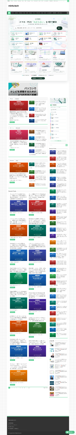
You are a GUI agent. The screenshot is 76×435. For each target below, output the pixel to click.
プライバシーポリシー (13, 424)
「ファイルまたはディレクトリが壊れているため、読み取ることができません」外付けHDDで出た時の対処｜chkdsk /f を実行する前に (37, 178)
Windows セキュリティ (43, 75)
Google (30, 12)
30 (24, 387)
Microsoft (38, 12)
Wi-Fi (45, 12)
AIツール (12, 128)
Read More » (12, 122)
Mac (24, 12)
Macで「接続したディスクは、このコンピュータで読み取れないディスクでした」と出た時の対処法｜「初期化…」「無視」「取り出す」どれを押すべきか (58, 255)
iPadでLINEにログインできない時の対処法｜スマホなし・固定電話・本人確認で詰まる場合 (18, 270)
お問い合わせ (59, 12)
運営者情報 (11, 423)
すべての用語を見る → (58, 140)
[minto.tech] (13, 5)
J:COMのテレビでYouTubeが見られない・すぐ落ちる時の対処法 (61, 302)
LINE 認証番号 (34, 75)
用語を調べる (70, 432)
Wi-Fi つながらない (26, 75)
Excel (42, 12)
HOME (9, 12)
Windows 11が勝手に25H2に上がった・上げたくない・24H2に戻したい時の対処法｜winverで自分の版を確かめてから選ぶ (37, 165)
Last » (29, 387)
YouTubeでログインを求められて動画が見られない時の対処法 (61, 307)
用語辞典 (54, 12)
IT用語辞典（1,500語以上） (14, 428)
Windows (20, 12)
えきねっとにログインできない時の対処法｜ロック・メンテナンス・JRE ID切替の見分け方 (37, 319)
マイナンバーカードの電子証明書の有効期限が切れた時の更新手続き (61, 324)
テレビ (34, 12)
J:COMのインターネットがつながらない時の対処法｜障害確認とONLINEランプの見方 (18, 317)
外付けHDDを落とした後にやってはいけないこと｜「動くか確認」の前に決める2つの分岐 (37, 342)
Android (16, 12)
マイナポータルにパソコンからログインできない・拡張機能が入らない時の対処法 (61, 329)
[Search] (68, 1)
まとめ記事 (49, 12)
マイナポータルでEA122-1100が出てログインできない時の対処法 (40, 120)
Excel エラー (52, 75)
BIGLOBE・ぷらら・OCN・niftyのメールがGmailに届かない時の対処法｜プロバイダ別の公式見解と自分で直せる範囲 (58, 198)
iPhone (12, 12)
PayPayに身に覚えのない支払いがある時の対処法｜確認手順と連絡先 (40, 115)
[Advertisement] (46, 6)
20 (22, 387)
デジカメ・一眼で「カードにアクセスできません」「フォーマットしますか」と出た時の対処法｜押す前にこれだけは (58, 243)
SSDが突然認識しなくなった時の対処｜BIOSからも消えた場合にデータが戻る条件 (40, 172)
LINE (27, 12)
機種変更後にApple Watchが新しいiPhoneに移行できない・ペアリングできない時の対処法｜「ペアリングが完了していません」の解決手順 (19, 115)
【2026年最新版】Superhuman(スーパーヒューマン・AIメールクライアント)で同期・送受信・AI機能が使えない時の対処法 (37, 152)
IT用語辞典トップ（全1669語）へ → (38, 78)
